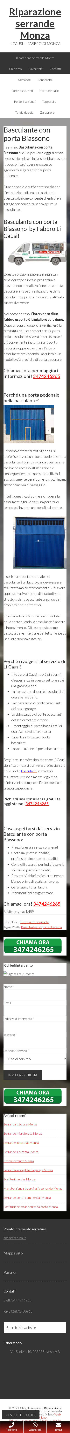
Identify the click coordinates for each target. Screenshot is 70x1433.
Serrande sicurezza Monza (21, 1152)
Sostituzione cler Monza (19, 1179)
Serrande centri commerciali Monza (27, 1197)
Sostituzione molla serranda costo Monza (31, 1206)
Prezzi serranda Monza (19, 1161)
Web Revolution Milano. (42, 1415)
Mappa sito (13, 1253)
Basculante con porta (34, 922)
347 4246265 (21, 1300)
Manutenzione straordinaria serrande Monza (33, 1188)
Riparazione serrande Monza (35, 23)
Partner (10, 1272)
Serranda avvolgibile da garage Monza (28, 1170)
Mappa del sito (51, 1420)
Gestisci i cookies (21, 1415)
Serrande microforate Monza (23, 1133)
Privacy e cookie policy (24, 1420)
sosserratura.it (15, 1238)
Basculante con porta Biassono (41, 927)
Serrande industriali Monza (21, 1142)
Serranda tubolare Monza (20, 1124)
